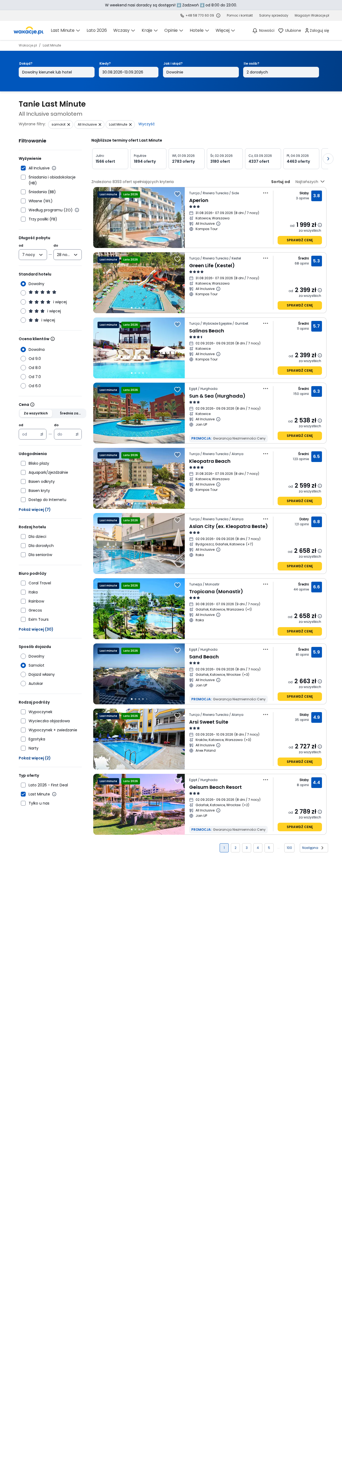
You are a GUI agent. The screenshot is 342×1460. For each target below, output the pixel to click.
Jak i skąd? (173, 63)
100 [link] (289, 847)
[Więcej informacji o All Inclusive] (54, 168)
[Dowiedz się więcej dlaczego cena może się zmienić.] (320, 225)
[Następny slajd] (328, 158)
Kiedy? (105, 63)
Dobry (304, 519)
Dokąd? (25, 63)
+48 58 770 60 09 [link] (199, 15)
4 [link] (258, 847)
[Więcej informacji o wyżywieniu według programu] (77, 210)
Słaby (304, 193)
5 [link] (269, 847)
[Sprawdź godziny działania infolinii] (218, 15)
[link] (28, 30)
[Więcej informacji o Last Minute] (54, 794)
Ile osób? (251, 63)
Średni (303, 258)
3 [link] (247, 847)
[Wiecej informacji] (52, 339)
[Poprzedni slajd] (91, 158)
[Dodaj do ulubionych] (177, 194)
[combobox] (29, 254)
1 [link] (224, 847)
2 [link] (235, 847)
